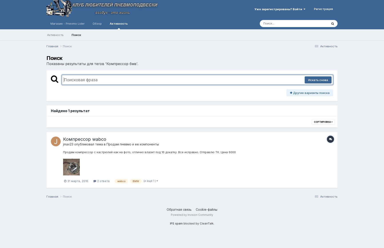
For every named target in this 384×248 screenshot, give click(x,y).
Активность (119, 23)
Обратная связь (179, 209)
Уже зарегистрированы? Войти (279, 9)
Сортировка (322, 122)
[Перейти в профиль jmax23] (56, 141)
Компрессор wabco (84, 139)
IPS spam (176, 223)
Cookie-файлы (206, 209)
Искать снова (318, 80)
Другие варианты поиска (311, 93)
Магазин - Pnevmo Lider (67, 23)
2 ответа (103, 181)
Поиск (76, 35)
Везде (318, 23)
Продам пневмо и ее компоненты (132, 144)
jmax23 (68, 144)
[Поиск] (333, 23)
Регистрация (323, 9)
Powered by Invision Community (192, 214)
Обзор (97, 23)
